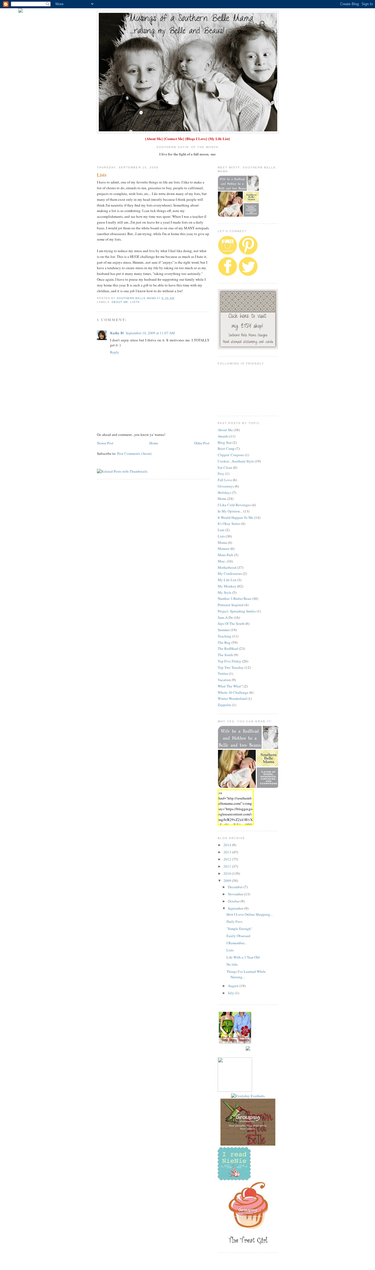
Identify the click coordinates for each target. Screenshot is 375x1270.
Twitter (223, 673)
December (236, 886)
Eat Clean (225, 467)
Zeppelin (224, 704)
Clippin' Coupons (231, 454)
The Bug (224, 642)
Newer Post (105, 443)
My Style (224, 592)
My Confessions (230, 573)
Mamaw (224, 548)
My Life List (219, 138)
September (236, 908)
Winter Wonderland (232, 698)
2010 (227, 873)
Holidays (224, 492)
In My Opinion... (230, 511)
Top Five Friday (229, 661)
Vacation (224, 679)
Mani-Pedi (225, 554)
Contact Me (174, 138)
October (234, 901)
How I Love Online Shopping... (249, 914)
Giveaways (226, 486)
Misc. (222, 561)
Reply (114, 352)
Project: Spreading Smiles (237, 611)
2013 (227, 852)
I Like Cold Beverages (234, 504)
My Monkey (227, 586)
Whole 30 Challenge (233, 692)
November (236, 894)
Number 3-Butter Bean (234, 598)
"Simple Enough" (239, 928)
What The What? (230, 686)
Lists (135, 301)
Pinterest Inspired (231, 604)
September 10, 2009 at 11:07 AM (150, 332)
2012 (227, 859)
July (231, 992)
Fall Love (225, 479)
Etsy (221, 473)
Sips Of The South (231, 623)
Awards (223, 436)
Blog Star (225, 442)
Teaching (224, 636)
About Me (153, 138)
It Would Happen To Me (235, 517)
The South (225, 654)
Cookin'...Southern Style (236, 461)
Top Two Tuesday (231, 667)
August (233, 985)
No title (232, 964)
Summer (224, 629)
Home (153, 443)
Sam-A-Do (225, 617)
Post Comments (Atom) (134, 453)
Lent (221, 529)
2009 (227, 880)
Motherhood (227, 567)
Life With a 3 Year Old (243, 957)
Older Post (201, 443)
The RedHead (228, 648)
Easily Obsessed (238, 935)
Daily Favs (234, 921)
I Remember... (236, 942)
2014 (227, 844)
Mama (222, 542)
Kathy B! (117, 332)
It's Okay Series (229, 523)
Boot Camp (226, 448)
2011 (227, 866)
